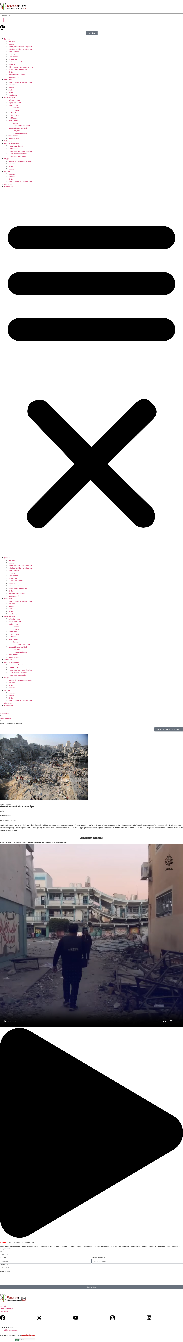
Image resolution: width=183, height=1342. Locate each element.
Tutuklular (8, 141)
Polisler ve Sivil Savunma (17, 74)
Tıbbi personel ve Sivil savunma (20, 82)
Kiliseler (16, 107)
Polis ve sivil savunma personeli (20, 161)
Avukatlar (11, 64)
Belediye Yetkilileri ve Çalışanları (20, 46)
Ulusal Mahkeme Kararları (18, 153)
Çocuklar (11, 41)
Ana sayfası (4, 713)
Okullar (15, 123)
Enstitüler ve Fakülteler (21, 125)
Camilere (16, 110)
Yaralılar (7, 171)
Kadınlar (11, 44)
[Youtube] (75, 1317)
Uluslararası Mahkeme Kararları (20, 151)
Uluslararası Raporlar (16, 146)
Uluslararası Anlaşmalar (17, 156)
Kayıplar (7, 158)
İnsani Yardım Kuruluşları (17, 69)
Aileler (10, 90)
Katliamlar (8, 79)
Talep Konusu (5, 1271)
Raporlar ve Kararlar (11, 143)
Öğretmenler (13, 56)
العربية (22, 1340)
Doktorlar (11, 54)
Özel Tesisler (13, 118)
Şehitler (7, 39)
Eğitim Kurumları (14, 120)
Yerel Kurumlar (13, 135)
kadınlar (11, 169)
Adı (1, 1251)
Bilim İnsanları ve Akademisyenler (20, 67)
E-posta (3, 1258)
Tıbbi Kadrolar (13, 51)
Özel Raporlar (13, 148)
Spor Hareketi (13, 77)
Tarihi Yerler (12, 112)
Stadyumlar (17, 130)
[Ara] (2, 20)
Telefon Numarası (98, 1258)
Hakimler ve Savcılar (15, 62)
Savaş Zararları (9, 97)
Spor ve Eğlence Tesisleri (17, 128)
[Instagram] (112, 1317)
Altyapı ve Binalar (14, 102)
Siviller (10, 72)
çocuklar (11, 163)
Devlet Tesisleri (14, 115)
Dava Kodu (4, 1264)
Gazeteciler (12, 59)
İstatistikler (8, 186)
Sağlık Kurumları (14, 100)
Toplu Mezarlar (14, 138)
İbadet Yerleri (13, 105)
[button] (91, 372)
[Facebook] (2, 1317)
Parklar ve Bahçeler (20, 133)
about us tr (8, 184)
